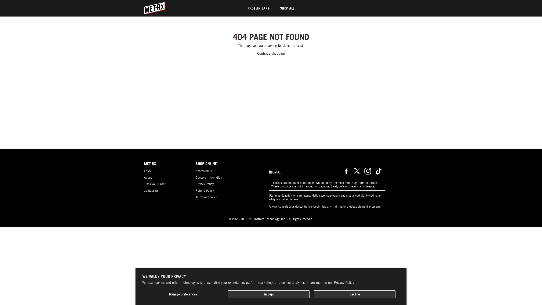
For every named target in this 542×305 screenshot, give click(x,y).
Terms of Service (206, 197)
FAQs (147, 171)
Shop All (287, 8)
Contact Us (151, 190)
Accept (269, 294)
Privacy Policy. (344, 283)
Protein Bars (259, 8)
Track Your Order (155, 184)
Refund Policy (205, 190)
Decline (355, 294)
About (148, 177)
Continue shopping (271, 53)
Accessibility (204, 171)
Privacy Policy (205, 184)
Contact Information (209, 177)
